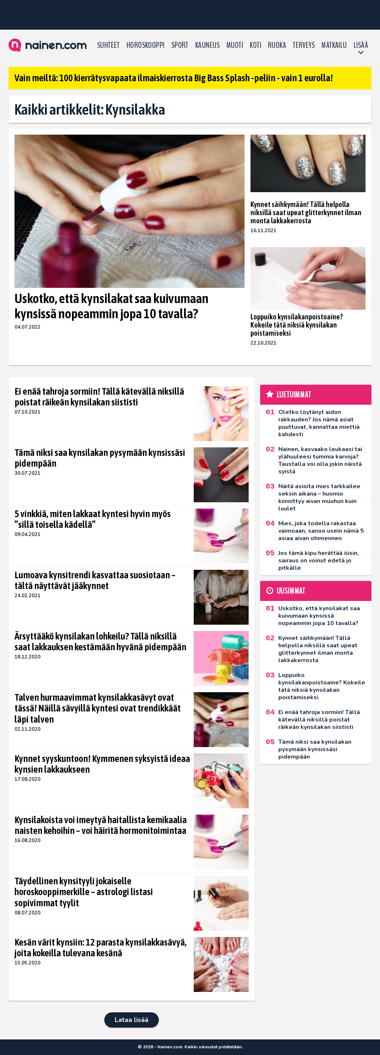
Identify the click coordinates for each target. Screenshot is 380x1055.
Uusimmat (291, 590)
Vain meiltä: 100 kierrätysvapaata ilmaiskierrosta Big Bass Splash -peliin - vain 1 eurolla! (173, 77)
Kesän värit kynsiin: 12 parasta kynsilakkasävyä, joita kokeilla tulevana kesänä (100, 948)
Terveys (304, 45)
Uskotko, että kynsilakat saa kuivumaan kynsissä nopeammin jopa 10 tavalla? (111, 305)
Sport (180, 45)
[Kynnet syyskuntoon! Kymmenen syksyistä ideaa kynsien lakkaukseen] (221, 780)
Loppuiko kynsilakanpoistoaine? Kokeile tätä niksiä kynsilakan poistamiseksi (296, 324)
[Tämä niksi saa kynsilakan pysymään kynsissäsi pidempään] (221, 474)
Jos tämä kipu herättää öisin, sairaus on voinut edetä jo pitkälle (318, 560)
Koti (255, 45)
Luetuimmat (294, 394)
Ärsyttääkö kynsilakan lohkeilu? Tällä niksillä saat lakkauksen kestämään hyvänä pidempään (100, 642)
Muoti (234, 45)
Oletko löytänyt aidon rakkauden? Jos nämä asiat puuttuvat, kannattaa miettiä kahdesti (319, 423)
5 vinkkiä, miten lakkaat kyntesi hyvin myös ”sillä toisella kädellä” (92, 519)
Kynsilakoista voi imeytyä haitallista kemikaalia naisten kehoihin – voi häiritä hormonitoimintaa (100, 825)
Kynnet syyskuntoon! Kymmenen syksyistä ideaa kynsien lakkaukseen (102, 764)
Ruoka (277, 45)
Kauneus (207, 45)
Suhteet (108, 45)
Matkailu (334, 45)
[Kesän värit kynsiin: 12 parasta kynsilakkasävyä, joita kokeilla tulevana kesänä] (221, 964)
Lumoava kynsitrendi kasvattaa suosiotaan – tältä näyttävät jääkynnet (95, 580)
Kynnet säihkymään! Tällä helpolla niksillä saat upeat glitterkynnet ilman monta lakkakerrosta (305, 212)
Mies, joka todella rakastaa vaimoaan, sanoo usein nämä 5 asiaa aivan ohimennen (321, 530)
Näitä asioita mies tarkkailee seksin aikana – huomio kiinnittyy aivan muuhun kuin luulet (319, 497)
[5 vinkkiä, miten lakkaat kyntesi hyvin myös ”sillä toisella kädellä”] (221, 536)
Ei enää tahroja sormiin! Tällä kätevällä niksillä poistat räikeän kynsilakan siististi (99, 397)
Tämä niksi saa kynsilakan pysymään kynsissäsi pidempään (99, 458)
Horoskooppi (146, 45)
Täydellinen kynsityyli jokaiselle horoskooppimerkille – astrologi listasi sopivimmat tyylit (83, 892)
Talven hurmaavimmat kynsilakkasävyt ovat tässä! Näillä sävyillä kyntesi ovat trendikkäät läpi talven (97, 708)
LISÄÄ (361, 45)
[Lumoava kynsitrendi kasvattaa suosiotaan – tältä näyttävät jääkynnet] (221, 597)
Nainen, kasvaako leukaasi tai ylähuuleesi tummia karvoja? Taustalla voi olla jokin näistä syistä (320, 460)
